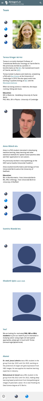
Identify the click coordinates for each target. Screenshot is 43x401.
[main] (21, 10)
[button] (2, 3)
